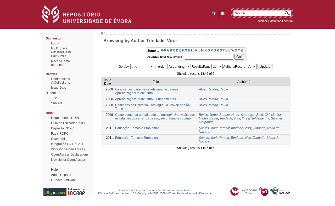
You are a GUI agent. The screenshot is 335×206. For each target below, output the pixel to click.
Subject (56, 103)
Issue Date (58, 87)
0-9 (163, 50)
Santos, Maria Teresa (214, 128)
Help (54, 169)
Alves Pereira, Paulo (213, 89)
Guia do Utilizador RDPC (69, 123)
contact (262, 20)
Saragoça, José (252, 115)
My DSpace (59, 48)
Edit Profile (58, 56)
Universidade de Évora (177, 190)
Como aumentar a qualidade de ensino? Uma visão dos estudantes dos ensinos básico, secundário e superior (155, 116)
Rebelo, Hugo (229, 115)
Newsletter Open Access (68, 160)
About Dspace (61, 175)
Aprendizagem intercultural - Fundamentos (145, 99)
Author (55, 93)
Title (54, 98)
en (223, 13)
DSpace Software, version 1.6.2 (117, 193)
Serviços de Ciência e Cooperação (140, 190)
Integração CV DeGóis (67, 144)
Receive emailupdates (61, 63)
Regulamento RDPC (65, 118)
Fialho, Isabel (208, 118)
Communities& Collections (60, 80)
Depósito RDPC (62, 128)
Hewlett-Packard (187, 193)
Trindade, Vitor (230, 118)
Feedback (205, 193)
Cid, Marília (273, 115)
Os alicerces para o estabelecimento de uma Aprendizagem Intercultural (146, 91)
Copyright (58, 139)
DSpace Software (63, 180)
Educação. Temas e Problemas (137, 128)
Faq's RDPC (60, 133)
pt (213, 13)
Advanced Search (281, 20)
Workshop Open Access (68, 149)
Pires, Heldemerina (255, 118)
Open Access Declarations (69, 154)
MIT (168, 193)
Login (55, 43)
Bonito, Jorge (208, 115)
